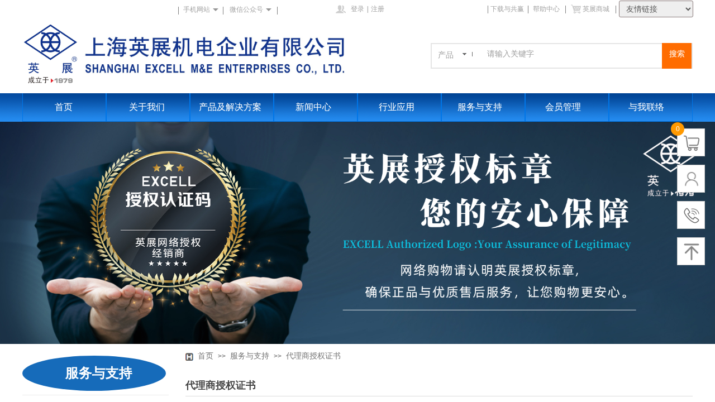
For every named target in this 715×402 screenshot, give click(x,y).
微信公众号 (246, 9)
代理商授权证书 (313, 356)
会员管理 (563, 107)
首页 (64, 107)
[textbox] (573, 54)
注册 (377, 9)
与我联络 (646, 107)
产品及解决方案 (230, 107)
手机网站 (196, 9)
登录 (357, 9)
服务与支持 (479, 107)
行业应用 (396, 107)
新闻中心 (313, 107)
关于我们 (147, 107)
